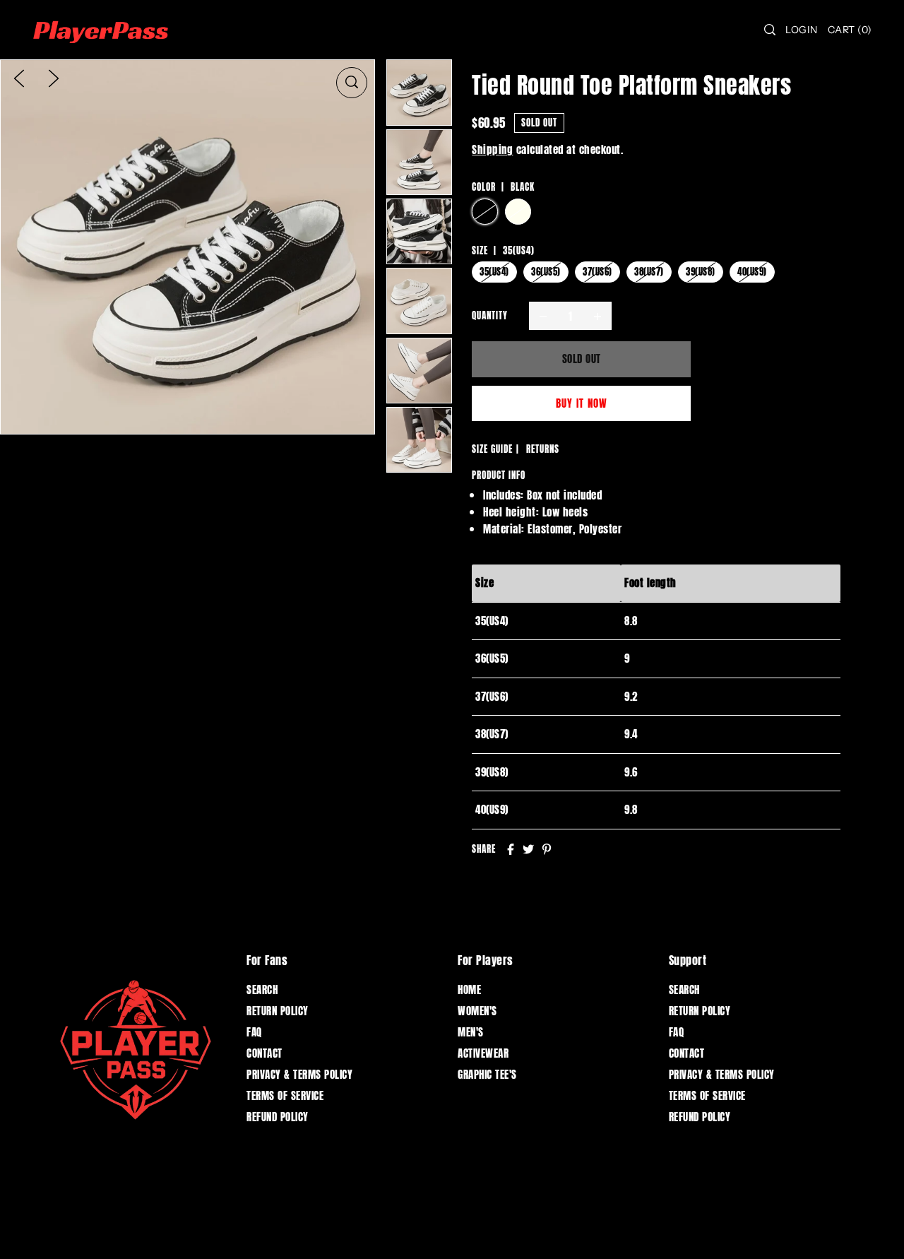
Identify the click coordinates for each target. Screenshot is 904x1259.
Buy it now (581, 403)
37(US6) (597, 271)
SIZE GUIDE (492, 449)
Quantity (490, 315)
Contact (264, 1053)
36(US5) (546, 271)
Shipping (492, 149)
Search (262, 989)
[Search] (770, 29)
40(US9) (752, 271)
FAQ (254, 1032)
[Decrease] (543, 315)
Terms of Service (284, 1095)
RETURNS (542, 449)
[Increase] (597, 315)
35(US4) (494, 271)
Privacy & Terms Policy (299, 1074)
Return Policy (277, 1011)
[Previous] (19, 77)
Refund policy (277, 1117)
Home (469, 989)
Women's (477, 1011)
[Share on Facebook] (510, 849)
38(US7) (649, 271)
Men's (471, 1032)
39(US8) (700, 271)
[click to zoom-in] (351, 82)
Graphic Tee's (487, 1074)
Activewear (483, 1053)
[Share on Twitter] (528, 849)
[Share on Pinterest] (546, 849)
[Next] (53, 77)
